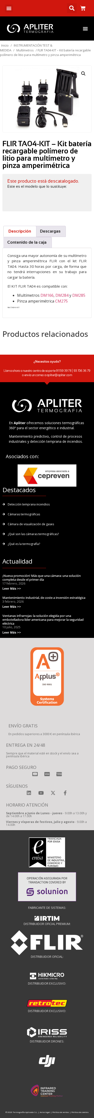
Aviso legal (45, 1112)
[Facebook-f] (65, 793)
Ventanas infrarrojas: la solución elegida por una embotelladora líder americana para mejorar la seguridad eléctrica (43, 619)
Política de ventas (60, 1112)
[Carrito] (83, 8)
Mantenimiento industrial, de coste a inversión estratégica (43, 597)
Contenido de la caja (27, 242)
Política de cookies (80, 1112)
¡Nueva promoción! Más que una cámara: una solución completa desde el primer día (41, 577)
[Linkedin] (29, 793)
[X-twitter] (53, 793)
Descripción (19, 231)
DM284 (61, 295)
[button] (9, 8)
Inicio (5, 45)
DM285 (78, 295)
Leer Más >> (11, 589)
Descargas (50, 231)
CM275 (61, 301)
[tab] (19, 231)
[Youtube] (41, 793)
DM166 (47, 295)
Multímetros (25, 50)
